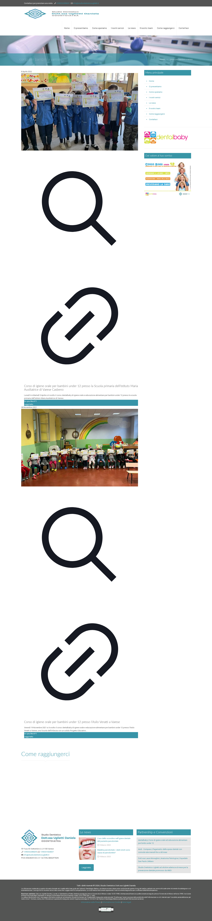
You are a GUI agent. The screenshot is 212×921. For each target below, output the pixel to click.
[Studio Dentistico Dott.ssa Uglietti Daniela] (48, 846)
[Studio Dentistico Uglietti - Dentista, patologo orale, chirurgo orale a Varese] (61, 13)
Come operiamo (155, 92)
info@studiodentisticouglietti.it (86, 3)
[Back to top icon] (198, 915)
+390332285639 (62, 3)
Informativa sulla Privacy (91, 902)
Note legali (126, 902)
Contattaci (153, 119)
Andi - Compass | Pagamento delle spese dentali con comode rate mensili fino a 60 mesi (160, 850)
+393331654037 (47, 852)
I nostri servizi (154, 97)
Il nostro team (154, 108)
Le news (152, 103)
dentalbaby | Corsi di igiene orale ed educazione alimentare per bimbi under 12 (162, 841)
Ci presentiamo (155, 86)
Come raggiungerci (157, 114)
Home (162, 59)
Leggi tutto (28, 404)
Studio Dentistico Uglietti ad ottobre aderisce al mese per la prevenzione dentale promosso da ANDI (163, 869)
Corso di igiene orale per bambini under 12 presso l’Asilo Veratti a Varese (72, 722)
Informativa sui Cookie (111, 902)
